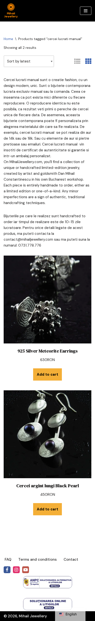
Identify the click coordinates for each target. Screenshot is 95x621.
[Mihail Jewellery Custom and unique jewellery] (11, 10)
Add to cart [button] (47, 374)
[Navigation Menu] (85, 11)
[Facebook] (7, 569)
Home (8, 39)
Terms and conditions (37, 559)
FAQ (8, 559)
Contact (71, 559)
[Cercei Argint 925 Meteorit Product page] (47, 299)
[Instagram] (16, 569)
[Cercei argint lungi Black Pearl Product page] (47, 434)
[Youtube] (25, 569)
